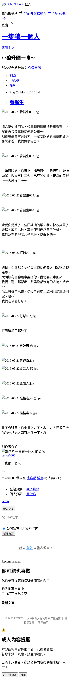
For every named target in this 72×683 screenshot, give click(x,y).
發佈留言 (8, 533)
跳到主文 (8, 48)
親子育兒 (32, 489)
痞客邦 (31, 478)
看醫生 (17, 102)
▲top (5, 501)
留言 (40, 478)
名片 (13, 85)
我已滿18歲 (9, 675)
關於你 (31, 494)
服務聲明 (43, 622)
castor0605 (8, 455)
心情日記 (34, 67)
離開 (23, 675)
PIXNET (18, 618)
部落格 (14, 80)
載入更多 (8, 508)
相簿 (13, 75)
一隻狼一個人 (21, 36)
